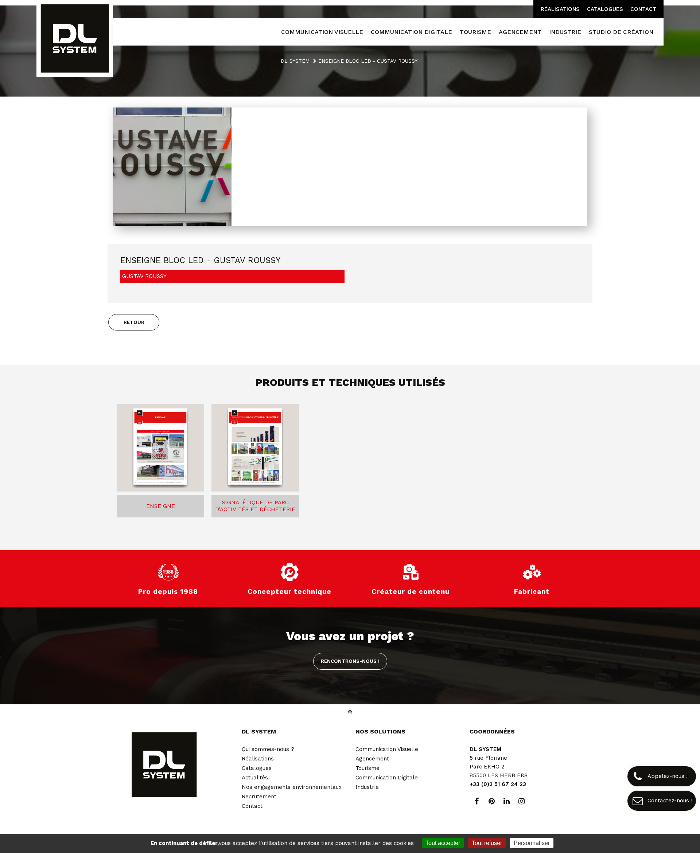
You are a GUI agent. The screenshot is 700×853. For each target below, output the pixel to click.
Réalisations (560, 9)
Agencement (372, 758)
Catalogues (605, 9)
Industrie (367, 787)
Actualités (255, 777)
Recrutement (259, 796)
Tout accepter (442, 843)
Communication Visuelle (386, 749)
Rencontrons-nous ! (350, 661)
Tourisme (367, 768)
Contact (643, 9)
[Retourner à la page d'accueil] (74, 39)
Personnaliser (532, 843)
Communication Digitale (386, 777)
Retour (134, 322)
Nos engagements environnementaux (292, 787)
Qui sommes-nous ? (268, 749)
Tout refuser (487, 843)
